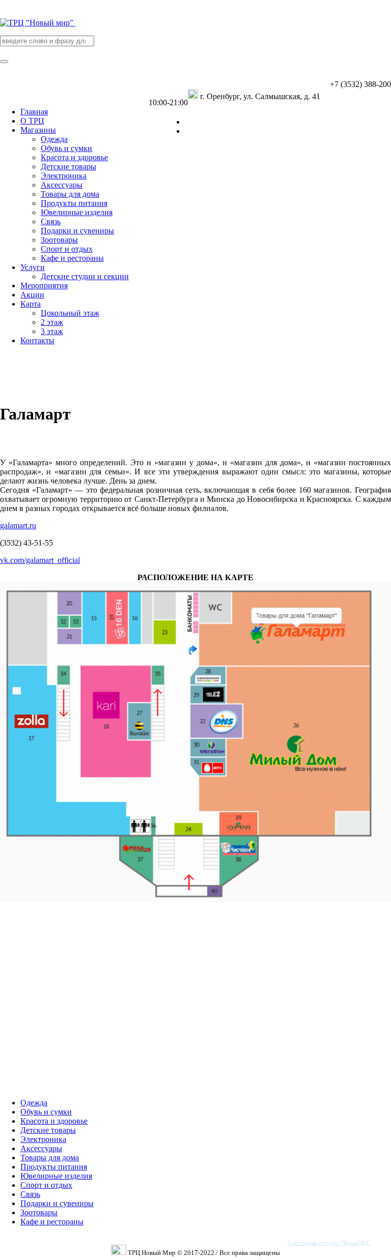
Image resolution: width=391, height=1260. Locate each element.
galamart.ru (18, 525)
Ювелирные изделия (56, 1176)
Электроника (43, 1139)
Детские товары (48, 1130)
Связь (30, 1194)
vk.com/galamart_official (40, 560)
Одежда (33, 1102)
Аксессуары (41, 1148)
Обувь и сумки (46, 1111)
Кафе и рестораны (51, 1221)
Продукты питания (53, 1166)
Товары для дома (49, 1157)
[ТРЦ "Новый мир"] (37, 22)
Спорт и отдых (46, 1185)
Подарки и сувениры (57, 1203)
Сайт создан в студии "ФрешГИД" (329, 1243)
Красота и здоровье (54, 1121)
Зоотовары (39, 1212)
